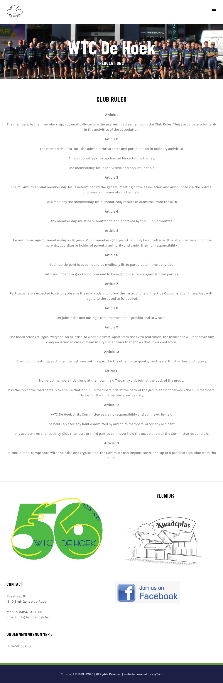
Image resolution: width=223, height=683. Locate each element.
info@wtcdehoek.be (33, 617)
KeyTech (157, 674)
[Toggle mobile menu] (214, 9)
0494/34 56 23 (30, 612)
